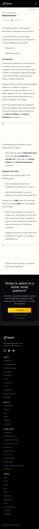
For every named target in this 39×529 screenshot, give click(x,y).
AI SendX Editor (8, 361)
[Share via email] (16, 20)
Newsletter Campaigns (10, 364)
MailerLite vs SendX (9, 451)
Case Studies (7, 424)
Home (5, 477)
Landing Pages (8, 383)
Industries (6, 409)
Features (6, 485)
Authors (6, 503)
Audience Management (10, 394)
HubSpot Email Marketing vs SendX (13, 465)
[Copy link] (20, 20)
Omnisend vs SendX (9, 458)
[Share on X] (8, 20)
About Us (6, 492)
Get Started (19, 310)
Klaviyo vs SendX (8, 447)
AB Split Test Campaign (10, 368)
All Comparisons (8, 432)
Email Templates (8, 405)
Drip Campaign (8, 372)
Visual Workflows (8, 390)
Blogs (5, 413)
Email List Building (32, 9)
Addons (6, 417)
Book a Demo (7, 496)
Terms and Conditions (9, 507)
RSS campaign (7, 375)
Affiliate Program (8, 499)
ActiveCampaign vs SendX (11, 440)
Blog (4, 9)
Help (5, 488)
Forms (5, 386)
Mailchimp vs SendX (9, 436)
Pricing (5, 481)
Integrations (7, 420)
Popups (6, 379)
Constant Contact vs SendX (11, 443)
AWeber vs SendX (8, 462)
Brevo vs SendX (8, 454)
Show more (7, 397)
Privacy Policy (7, 510)
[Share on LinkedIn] (12, 20)
